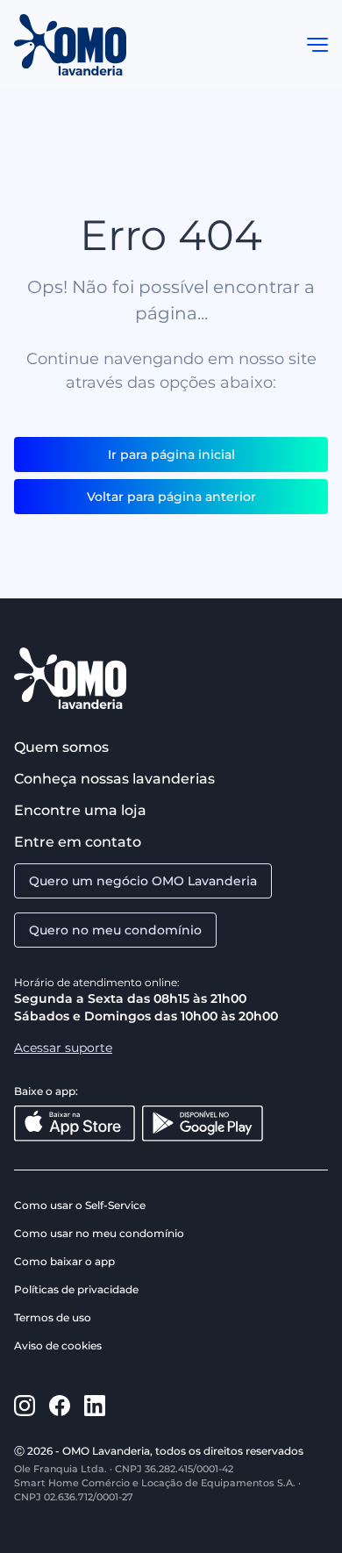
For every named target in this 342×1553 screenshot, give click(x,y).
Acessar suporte (63, 1048)
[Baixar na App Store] (74, 1123)
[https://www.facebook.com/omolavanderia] (59, 1405)
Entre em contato (77, 842)
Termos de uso (52, 1317)
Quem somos (61, 747)
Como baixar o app (64, 1261)
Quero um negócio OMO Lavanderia (143, 881)
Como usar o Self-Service (80, 1205)
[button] (317, 45)
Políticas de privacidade (76, 1289)
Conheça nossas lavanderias (114, 778)
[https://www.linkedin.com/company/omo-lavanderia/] (94, 1405)
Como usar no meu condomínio (99, 1233)
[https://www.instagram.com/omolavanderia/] (24, 1405)
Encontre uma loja (80, 810)
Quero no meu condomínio (115, 930)
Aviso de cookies (58, 1345)
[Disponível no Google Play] (202, 1123)
